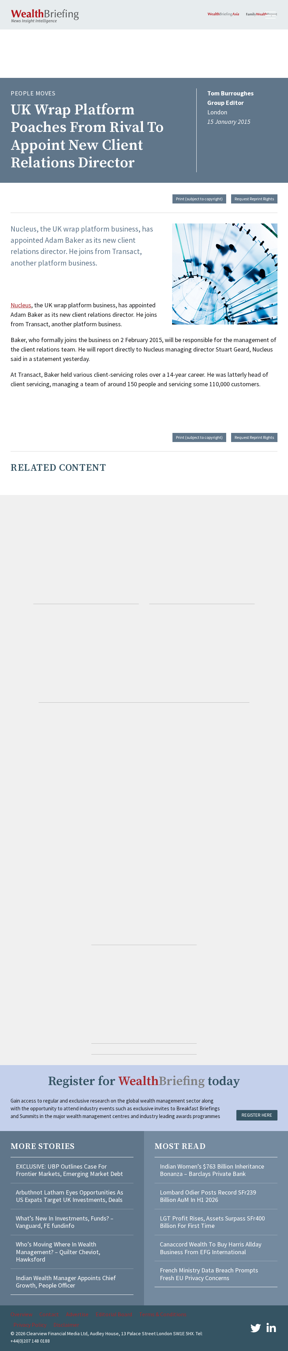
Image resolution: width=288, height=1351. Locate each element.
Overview (21, 1314)
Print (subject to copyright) (199, 198)
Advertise (77, 1314)
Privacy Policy (29, 1324)
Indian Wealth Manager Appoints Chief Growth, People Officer (66, 1282)
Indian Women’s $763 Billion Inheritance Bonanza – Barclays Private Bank (212, 1170)
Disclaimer (66, 1324)
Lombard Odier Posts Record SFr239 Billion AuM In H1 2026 (208, 1196)
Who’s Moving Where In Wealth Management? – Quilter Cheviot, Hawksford (58, 1251)
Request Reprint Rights (254, 198)
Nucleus (21, 305)
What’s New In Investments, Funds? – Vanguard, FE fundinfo (64, 1222)
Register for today (144, 1081)
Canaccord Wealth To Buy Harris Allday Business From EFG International (210, 1248)
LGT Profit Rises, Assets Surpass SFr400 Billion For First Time (212, 1222)
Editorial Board (114, 1314)
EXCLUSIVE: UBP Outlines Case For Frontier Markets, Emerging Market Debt (69, 1170)
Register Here (257, 1115)
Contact (49, 1314)
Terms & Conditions (162, 1314)
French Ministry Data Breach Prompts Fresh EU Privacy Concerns (209, 1274)
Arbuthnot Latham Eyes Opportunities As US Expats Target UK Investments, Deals (69, 1196)
